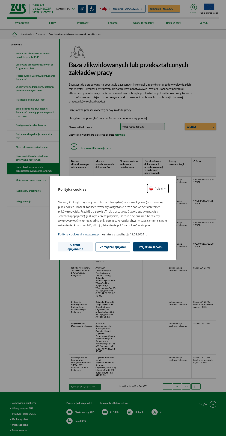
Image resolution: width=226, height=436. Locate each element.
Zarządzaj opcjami (113, 247)
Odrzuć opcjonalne (75, 247)
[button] (158, 188)
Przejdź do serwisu (150, 247)
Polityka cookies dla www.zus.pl (78, 234)
